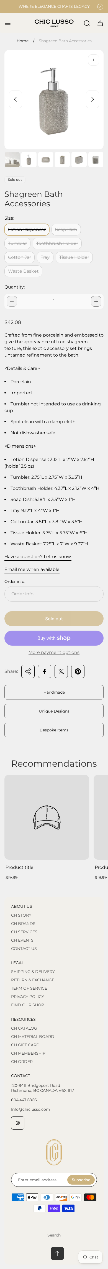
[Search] (87, 23)
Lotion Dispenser (27, 229)
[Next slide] (92, 99)
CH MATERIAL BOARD (32, 1036)
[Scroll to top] (57, 1253)
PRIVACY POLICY (27, 996)
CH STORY (21, 915)
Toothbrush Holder (57, 243)
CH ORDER (22, 1061)
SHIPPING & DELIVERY (33, 971)
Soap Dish (66, 229)
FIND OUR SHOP (27, 1004)
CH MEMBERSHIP (28, 1053)
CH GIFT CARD (25, 1044)
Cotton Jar (19, 257)
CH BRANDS (23, 923)
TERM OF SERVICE (29, 988)
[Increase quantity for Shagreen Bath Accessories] (96, 301)
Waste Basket (23, 271)
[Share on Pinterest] (77, 671)
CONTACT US (24, 948)
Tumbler (17, 243)
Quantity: (14, 287)
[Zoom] (93, 60)
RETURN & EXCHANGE (32, 979)
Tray (45, 257)
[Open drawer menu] (7, 23)
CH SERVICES (24, 931)
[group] (12, 159)
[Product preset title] (46, 817)
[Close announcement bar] (100, 6)
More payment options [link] (54, 652)
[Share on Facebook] (44, 671)
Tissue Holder (74, 257)
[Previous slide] (15, 99)
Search (54, 1235)
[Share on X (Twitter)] (61, 671)
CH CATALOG (24, 1028)
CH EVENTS (22, 940)
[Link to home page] (54, 1152)
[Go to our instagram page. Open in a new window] (17, 1123)
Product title (20, 867)
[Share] (28, 671)
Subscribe (81, 1179)
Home (23, 41)
